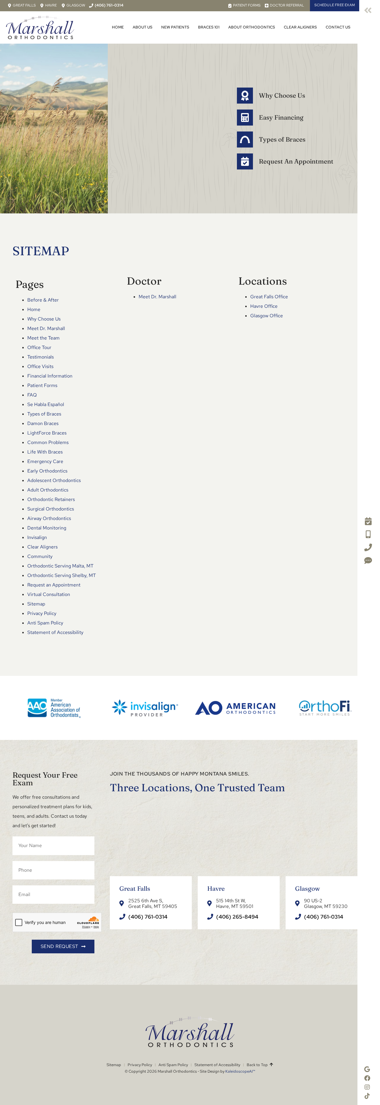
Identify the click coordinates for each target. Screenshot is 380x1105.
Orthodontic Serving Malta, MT (60, 566)
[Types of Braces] (245, 139)
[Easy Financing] (245, 118)
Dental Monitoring (46, 528)
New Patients (175, 27)
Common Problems (48, 442)
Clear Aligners (300, 27)
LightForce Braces (46, 433)
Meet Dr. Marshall (46, 328)
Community (40, 556)
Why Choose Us (282, 95)
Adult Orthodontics (47, 490)
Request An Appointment (296, 161)
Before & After (43, 300)
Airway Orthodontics (49, 518)
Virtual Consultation (48, 594)
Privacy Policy (41, 613)
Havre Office (264, 306)
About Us (142, 27)
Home (118, 27)
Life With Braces (45, 452)
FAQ (32, 395)
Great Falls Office (269, 297)
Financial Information (49, 376)
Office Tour (39, 347)
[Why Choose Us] (245, 96)
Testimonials (40, 357)
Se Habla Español (45, 404)
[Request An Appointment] (245, 161)
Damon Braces (42, 423)
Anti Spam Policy (45, 623)
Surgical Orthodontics (50, 509)
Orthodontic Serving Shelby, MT (61, 575)
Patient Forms (42, 385)
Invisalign (37, 537)
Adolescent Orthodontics (54, 480)
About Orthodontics (251, 27)
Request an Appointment (53, 585)
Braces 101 (208, 27)
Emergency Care (45, 461)
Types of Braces (282, 139)
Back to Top (258, 1065)
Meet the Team (43, 338)
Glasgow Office (266, 316)
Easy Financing (281, 117)
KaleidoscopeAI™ (240, 1071)
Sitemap (36, 604)
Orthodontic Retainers (51, 499)
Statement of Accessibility (55, 632)
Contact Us (338, 27)
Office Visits (40, 366)
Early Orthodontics (47, 471)
